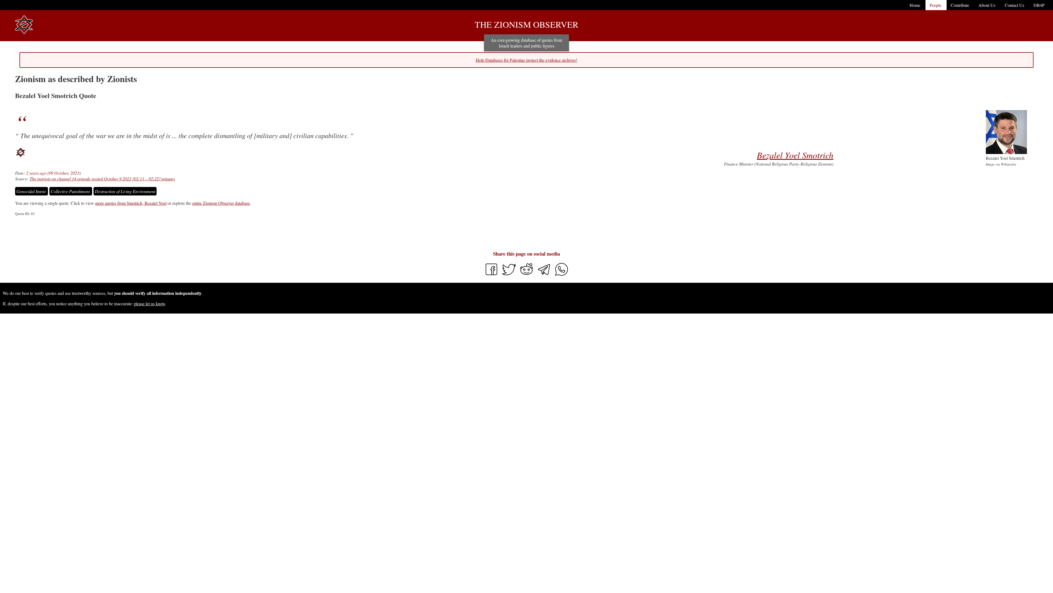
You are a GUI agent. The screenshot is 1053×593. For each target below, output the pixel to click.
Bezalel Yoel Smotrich (795, 155)
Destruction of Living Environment (125, 191)
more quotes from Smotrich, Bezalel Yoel (130, 203)
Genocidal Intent (31, 191)
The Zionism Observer (526, 24)
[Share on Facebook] (491, 274)
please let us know (149, 303)
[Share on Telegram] (544, 274)
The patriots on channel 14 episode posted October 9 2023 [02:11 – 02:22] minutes (102, 178)
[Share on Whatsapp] (561, 274)
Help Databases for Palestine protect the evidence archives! (526, 60)
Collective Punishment (71, 191)
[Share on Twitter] (509, 274)
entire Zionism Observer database (221, 203)
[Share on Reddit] (527, 274)
